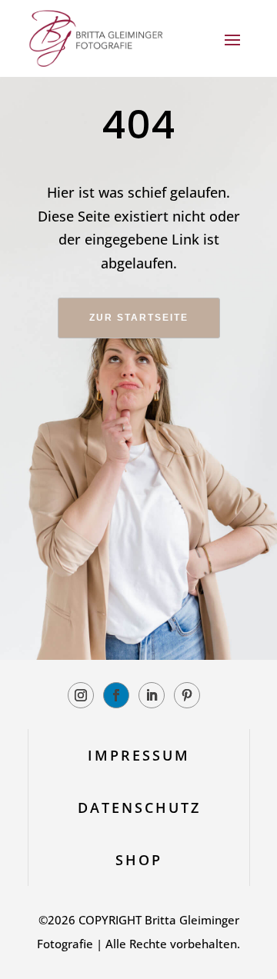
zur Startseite (139, 317)
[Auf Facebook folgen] (116, 695)
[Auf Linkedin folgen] (151, 695)
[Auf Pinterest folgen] (187, 695)
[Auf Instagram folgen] (81, 695)
